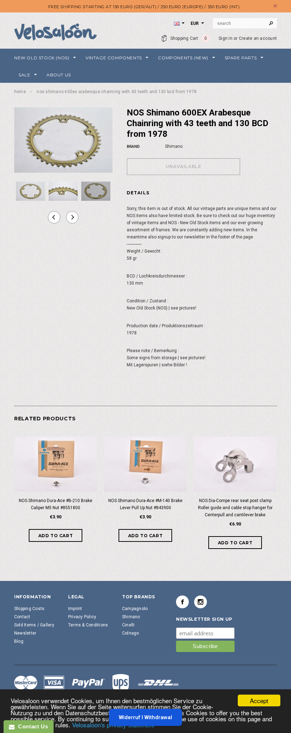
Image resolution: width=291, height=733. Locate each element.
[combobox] (245, 23)
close (275, 5)
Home (20, 91)
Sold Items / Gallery (34, 624)
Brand (133, 146)
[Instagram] (200, 601)
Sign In (225, 38)
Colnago (130, 633)
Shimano (131, 616)
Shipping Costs (29, 608)
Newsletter (25, 633)
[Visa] (96, 683)
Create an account (258, 38)
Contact (22, 616)
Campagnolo (135, 608)
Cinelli (128, 624)
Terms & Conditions (88, 624)
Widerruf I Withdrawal (145, 717)
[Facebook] (182, 601)
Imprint (75, 608)
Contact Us (31, 726)
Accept (259, 700)
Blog (18, 641)
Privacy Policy (82, 616)
